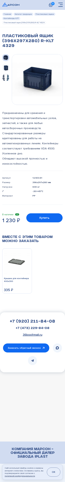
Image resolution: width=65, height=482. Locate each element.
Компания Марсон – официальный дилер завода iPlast (33, 453)
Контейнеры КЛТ (11, 18)
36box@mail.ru (32, 334)
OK (53, 472)
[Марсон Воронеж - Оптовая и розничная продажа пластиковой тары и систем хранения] (10, 4)
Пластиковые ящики (45, 14)
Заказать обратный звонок (24, 347)
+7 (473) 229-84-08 (32, 328)
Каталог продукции (23, 14)
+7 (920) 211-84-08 (32, 321)
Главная (7, 14)
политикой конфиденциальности (20, 476)
